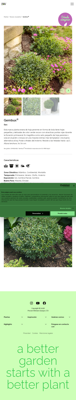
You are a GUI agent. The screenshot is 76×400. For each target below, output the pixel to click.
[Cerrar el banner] (74, 185)
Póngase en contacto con (60, 325)
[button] (62, 90)
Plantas (6, 17)
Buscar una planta (15, 17)
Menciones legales (46, 333)
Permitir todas (62, 213)
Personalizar (36, 213)
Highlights (8, 324)
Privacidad (26, 333)
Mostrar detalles (65, 208)
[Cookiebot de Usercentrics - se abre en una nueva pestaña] (61, 185)
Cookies (35, 333)
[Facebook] (44, 303)
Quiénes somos (57, 317)
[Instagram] (31, 303)
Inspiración (32, 317)
